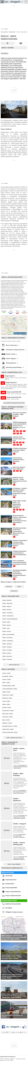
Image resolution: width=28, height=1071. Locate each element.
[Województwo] (7, 43)
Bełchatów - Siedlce (7, 698)
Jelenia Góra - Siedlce (7, 713)
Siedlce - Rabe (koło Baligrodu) (10, 619)
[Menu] (2, 2)
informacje (9, 586)
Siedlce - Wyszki (6, 622)
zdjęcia (19, 586)
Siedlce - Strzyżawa (7, 647)
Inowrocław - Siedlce (7, 716)
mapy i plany (14, 591)
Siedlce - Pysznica (6, 625)
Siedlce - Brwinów (6, 609)
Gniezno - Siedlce (6, 679)
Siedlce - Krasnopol (7, 650)
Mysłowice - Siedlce (7, 723)
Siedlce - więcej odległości (14, 864)
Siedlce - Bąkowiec (7, 600)
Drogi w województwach (13, 891)
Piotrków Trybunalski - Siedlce (10, 732)
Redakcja (7, 1058)
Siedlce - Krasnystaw (7, 612)
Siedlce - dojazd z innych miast (14, 737)
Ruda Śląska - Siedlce (7, 676)
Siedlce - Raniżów (6, 653)
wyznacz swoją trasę (14, 664)
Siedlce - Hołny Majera (8, 615)
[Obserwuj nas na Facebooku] (14, 1033)
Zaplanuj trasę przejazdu (13, 904)
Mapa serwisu (3, 1060)
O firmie (2, 1058)
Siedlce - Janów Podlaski (8, 634)
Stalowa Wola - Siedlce (8, 729)
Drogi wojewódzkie (11, 887)
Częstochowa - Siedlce (7, 695)
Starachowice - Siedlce (8, 710)
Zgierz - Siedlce (6, 720)
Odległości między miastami (14, 912)
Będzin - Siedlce (6, 704)
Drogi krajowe (9, 883)
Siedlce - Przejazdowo (7, 640)
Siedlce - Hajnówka (7, 643)
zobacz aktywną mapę (20, 333)
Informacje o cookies (20, 1058)
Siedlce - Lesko (6, 628)
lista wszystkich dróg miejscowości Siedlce (14, 403)
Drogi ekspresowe (10, 880)
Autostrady (8, 876)
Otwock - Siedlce (6, 673)
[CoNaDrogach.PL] (14, 3)
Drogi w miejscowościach (13, 895)
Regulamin (12, 1058)
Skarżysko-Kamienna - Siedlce (9, 726)
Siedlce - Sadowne (6, 606)
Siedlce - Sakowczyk (7, 603)
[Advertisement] (14, 17)
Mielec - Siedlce (6, 682)
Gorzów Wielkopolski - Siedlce (9, 688)
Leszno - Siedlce (6, 701)
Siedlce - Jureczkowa (7, 637)
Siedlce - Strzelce (6, 631)
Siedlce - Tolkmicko (7, 659)
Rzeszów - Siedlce (6, 707)
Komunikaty (10, 1060)
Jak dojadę (8, 908)
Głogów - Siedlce (6, 692)
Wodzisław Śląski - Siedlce (8, 685)
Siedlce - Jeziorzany (7, 656)
